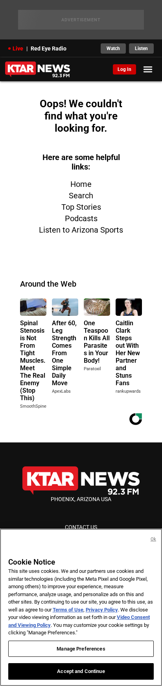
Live (18, 48)
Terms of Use (68, 610)
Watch (113, 48)
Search (81, 195)
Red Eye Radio (48, 48)
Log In (124, 69)
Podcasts (81, 218)
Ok (153, 539)
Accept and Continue (81, 671)
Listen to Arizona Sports (81, 230)
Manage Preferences (81, 649)
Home (81, 184)
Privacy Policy (102, 610)
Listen (141, 48)
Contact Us (81, 527)
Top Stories (81, 207)
